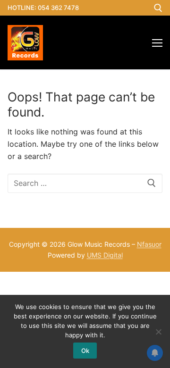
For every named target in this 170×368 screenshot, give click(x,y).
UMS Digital (105, 255)
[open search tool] (158, 8)
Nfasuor (149, 244)
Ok (85, 350)
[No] (158, 331)
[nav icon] (157, 42)
